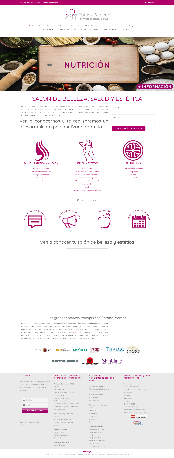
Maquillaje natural (95, 400)
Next (2, 36)
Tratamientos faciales (40, 169)
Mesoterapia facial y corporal (87, 181)
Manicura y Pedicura (41, 181)
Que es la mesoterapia (97, 446)
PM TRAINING (47, 29)
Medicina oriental (116, 26)
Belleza (61, 26)
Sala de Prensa (110, 29)
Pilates (133, 175)
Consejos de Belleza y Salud (86, 29)
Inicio (31, 26)
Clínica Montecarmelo (94, 26)
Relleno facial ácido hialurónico (87, 175)
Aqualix (87, 187)
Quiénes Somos (45, 26)
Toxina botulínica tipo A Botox (87, 172)
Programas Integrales (138, 26)
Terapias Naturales (40, 178)
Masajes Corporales (41, 175)
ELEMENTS (133, 178)
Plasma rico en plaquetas (87, 178)
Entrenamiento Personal (133, 169)
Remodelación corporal (97, 429)
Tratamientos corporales (41, 172)
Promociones (63, 29)
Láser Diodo (87, 169)
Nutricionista (74, 26)
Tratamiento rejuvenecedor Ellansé (87, 190)
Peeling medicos (87, 184)
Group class (133, 172)
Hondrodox (76, 332)
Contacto (126, 29)
